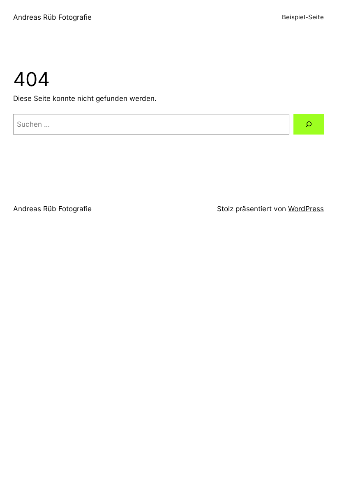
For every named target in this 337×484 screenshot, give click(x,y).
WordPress (306, 208)
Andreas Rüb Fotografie (52, 17)
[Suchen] (308, 124)
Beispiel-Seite (303, 17)
